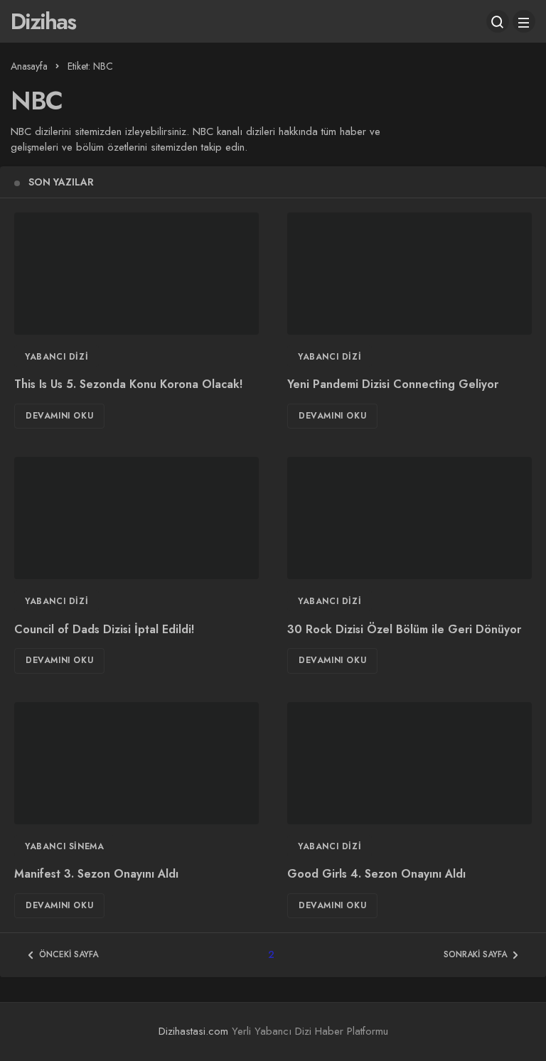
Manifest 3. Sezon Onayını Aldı (96, 874)
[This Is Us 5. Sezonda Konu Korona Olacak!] (136, 273)
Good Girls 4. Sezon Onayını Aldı (376, 874)
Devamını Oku (59, 415)
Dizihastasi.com (193, 1031)
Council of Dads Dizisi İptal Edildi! (104, 629)
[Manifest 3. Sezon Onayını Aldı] (136, 763)
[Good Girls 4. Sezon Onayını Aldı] (409, 763)
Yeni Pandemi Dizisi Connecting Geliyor (392, 385)
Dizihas (43, 21)
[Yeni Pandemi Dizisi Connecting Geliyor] (409, 273)
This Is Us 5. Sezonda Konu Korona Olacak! (128, 385)
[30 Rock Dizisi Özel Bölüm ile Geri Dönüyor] (409, 518)
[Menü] (524, 21)
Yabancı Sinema (64, 846)
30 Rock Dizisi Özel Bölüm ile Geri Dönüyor (404, 629)
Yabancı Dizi (56, 356)
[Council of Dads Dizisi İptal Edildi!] (136, 518)
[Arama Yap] (497, 21)
